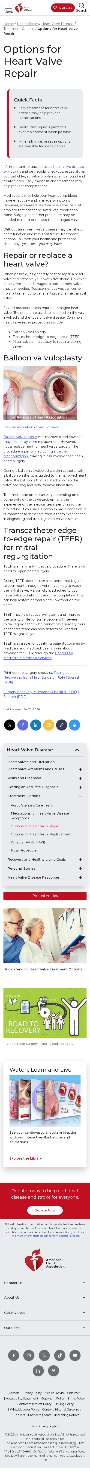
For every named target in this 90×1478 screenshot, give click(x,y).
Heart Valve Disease (57, 24)
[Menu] (8, 7)
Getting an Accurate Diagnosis (33, 787)
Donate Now (45, 1210)
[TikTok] (60, 1355)
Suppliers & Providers (26, 1415)
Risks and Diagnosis (25, 778)
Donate (65, 7)
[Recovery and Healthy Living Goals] (80, 859)
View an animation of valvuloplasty (31, 427)
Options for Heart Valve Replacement (41, 834)
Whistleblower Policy (24, 1409)
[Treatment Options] (80, 796)
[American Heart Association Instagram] (29, 1355)
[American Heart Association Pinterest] (54, 1371)
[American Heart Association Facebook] (14, 1355)
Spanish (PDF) (14, 697)
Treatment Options (18, 29)
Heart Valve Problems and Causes (36, 769)
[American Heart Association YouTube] (75, 1355)
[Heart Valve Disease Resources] (80, 877)
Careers (14, 1393)
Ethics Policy (76, 1398)
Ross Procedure (24, 850)
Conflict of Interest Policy (34, 1404)
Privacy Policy (32, 1393)
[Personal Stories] (80, 868)
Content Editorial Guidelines (61, 1409)
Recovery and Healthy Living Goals (37, 860)
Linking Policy (64, 1404)
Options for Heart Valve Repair (35, 826)
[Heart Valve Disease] (77, 750)
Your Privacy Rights (45, 1426)
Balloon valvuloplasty (20, 437)
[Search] (82, 5)
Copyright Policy (53, 1398)
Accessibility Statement (22, 1398)
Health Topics (28, 24)
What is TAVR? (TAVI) (28, 842)
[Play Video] (45, 1013)
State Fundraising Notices (61, 1415)
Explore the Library (25, 1158)
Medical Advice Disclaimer (62, 1393)
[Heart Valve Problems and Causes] (80, 769)
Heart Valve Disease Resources (34, 877)
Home (8, 24)
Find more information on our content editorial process (44, 1235)
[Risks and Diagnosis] (80, 778)
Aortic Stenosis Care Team (32, 805)
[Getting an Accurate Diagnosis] (80, 787)
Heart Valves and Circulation (31, 762)
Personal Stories (21, 869)
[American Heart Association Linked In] (38, 1371)
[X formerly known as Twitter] (44, 1355)
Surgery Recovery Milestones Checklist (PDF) (40, 692)
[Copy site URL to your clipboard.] (62, 725)
